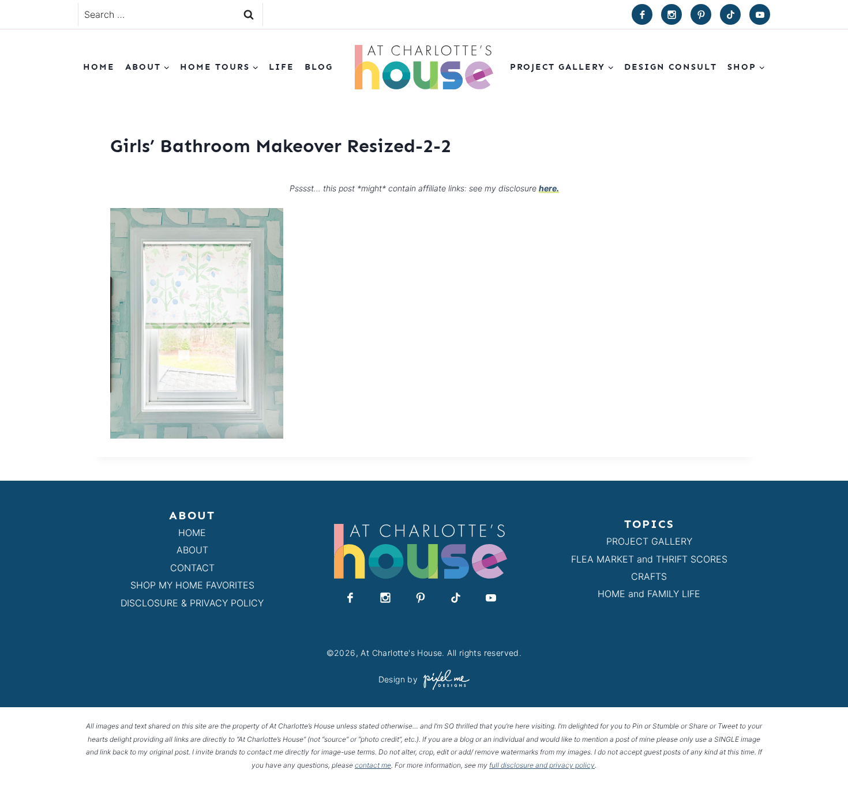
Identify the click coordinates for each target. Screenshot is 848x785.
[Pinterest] (701, 14)
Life (281, 67)
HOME (192, 532)
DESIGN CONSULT (670, 67)
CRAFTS (649, 576)
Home (99, 67)
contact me (373, 765)
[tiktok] (730, 14)
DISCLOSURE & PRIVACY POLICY (192, 603)
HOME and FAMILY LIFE (649, 593)
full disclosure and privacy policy (542, 765)
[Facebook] (642, 14)
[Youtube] (759, 14)
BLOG (319, 67)
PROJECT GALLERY (649, 541)
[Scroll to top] (818, 749)
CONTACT (192, 567)
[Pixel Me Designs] (444, 680)
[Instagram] (671, 14)
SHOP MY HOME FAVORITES (192, 585)
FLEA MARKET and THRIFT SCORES (649, 559)
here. (549, 188)
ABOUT (192, 550)
